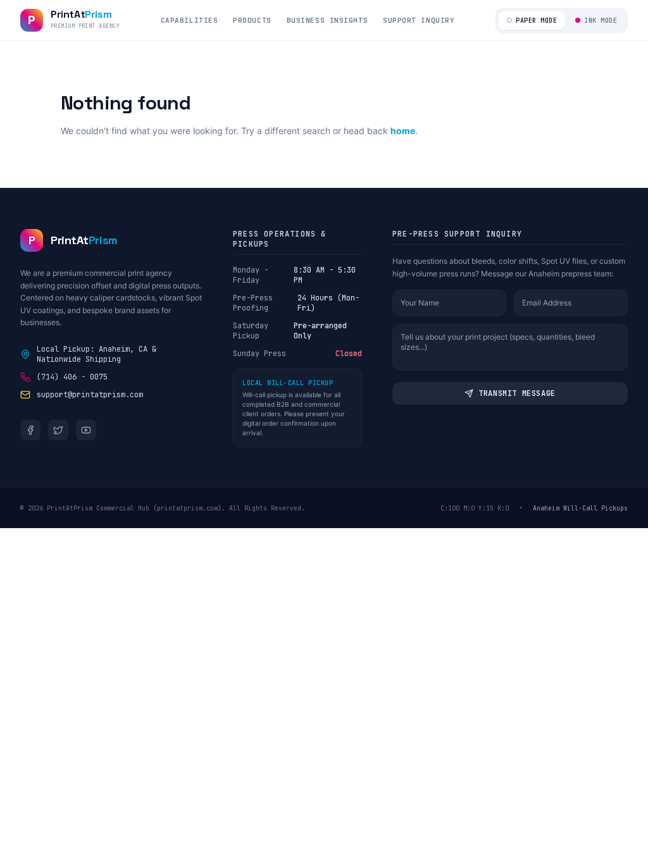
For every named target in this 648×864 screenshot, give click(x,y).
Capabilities (189, 20)
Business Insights (327, 20)
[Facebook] (30, 430)
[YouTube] (86, 430)
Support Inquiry (418, 20)
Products (252, 20)
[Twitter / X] (58, 430)
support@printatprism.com (90, 395)
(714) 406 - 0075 (72, 377)
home (402, 130)
